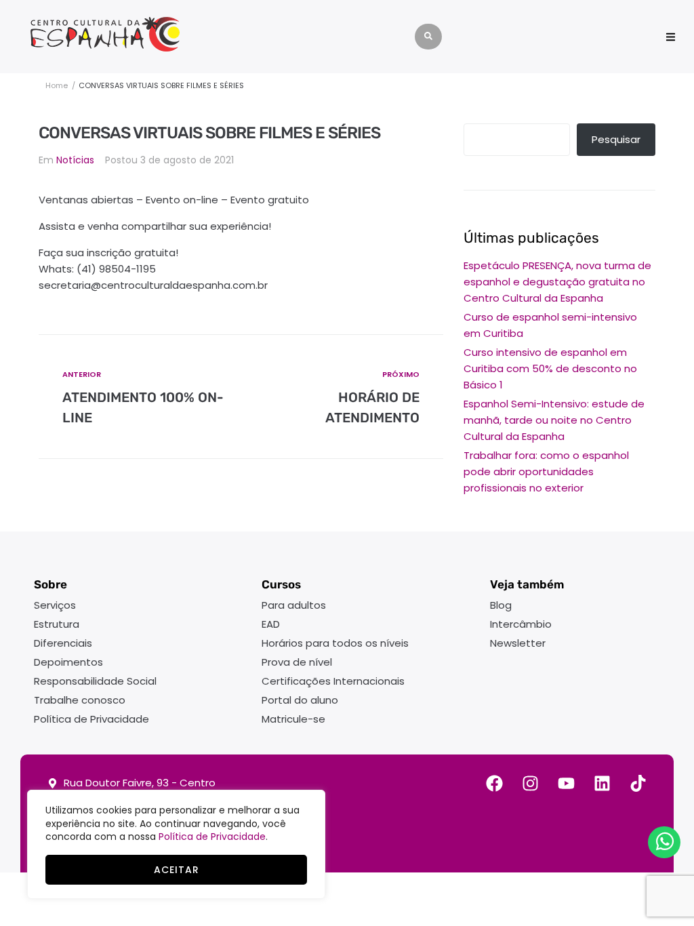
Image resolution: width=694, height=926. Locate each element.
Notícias (75, 160)
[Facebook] (494, 783)
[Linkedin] (602, 783)
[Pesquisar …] (428, 36)
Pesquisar (616, 139)
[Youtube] (566, 783)
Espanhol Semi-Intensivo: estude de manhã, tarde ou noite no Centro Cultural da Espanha (554, 420)
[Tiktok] (638, 783)
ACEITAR (176, 870)
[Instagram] (530, 783)
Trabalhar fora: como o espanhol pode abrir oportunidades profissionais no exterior (546, 471)
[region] (176, 844)
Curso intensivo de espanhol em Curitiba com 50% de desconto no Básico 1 (550, 368)
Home (56, 85)
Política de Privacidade (212, 836)
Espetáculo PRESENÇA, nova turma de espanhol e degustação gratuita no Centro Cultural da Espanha (557, 281)
